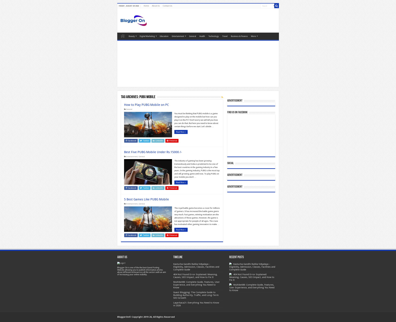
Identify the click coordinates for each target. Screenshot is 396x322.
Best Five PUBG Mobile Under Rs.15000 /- (153, 152)
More (253, 36)
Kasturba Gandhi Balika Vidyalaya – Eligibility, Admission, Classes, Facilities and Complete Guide (252, 267)
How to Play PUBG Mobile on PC (146, 105)
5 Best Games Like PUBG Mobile (146, 199)
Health (202, 36)
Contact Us (167, 6)
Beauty (132, 36)
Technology (213, 36)
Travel (225, 36)
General (192, 36)
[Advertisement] (198, 63)
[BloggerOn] (134, 20)
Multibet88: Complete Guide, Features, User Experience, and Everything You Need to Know (251, 287)
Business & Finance (239, 36)
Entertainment (178, 36)
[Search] (276, 6)
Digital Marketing (147, 36)
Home (146, 6)
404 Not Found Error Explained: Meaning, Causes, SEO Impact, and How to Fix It (251, 277)
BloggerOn (123, 317)
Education (164, 36)
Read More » (181, 132)
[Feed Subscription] (222, 97)
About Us (156, 6)
